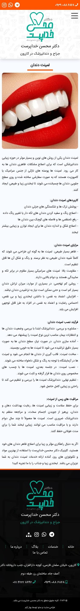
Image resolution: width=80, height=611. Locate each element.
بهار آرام (28, 607)
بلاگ (35, 547)
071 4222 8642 (22, 582)
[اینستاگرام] (4, 6)
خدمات (53, 547)
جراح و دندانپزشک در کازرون (40, 54)
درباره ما (16, 547)
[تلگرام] (17, 6)
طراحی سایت (49, 607)
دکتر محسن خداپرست (40, 46)
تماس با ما (40, 553)
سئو (39, 607)
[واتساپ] (10, 6)
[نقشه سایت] (28, 535)
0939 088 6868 (64, 5)
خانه (71, 547)
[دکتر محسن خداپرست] (40, 27)
